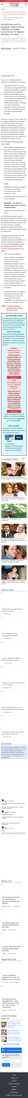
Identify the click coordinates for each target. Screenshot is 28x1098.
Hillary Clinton (17, 308)
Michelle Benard (12, 310)
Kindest (9, 441)
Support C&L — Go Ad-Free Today (14, 1)
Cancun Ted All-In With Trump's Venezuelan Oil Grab (11, 948)
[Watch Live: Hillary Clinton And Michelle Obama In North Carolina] (14, 698)
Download (6, 76)
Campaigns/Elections (14, 306)
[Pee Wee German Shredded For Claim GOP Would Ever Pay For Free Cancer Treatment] (11, 991)
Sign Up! (6, 1065)
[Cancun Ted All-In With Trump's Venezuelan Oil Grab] (11, 938)
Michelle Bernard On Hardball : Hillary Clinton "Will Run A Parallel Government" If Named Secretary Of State (13, 29)
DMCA (14, 1089)
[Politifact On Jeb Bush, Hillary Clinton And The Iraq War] (14, 673)
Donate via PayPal (19, 437)
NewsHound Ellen (6, 906)
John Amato (7, 48)
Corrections (14, 1092)
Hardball (9, 308)
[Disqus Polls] (14, 778)
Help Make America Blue (11, 1044)
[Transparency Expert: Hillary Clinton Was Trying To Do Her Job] (14, 722)
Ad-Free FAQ (21, 418)
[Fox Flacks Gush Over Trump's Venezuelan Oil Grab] (11, 915)
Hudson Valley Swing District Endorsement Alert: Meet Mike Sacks (14, 1032)
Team (14, 1075)
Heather (4, 930)
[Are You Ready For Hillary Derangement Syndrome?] (14, 624)
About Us (14, 1078)
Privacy (14, 1087)
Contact (14, 1081)
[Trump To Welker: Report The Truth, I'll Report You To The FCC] (11, 967)
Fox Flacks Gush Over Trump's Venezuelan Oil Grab (10, 925)
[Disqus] (14, 816)
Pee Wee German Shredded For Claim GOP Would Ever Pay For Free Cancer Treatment (10, 1003)
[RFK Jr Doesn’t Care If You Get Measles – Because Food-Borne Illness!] (11, 889)
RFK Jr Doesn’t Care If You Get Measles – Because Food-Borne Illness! (10, 900)
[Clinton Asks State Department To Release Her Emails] (14, 599)
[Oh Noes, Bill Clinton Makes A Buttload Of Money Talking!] (14, 649)
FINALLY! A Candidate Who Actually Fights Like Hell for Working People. (14, 1038)
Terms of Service (6, 756)
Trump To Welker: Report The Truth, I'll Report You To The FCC (11, 977)
